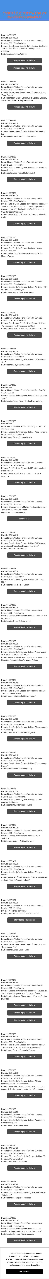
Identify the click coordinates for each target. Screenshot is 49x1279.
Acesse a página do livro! (24, 60)
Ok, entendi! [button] (24, 1272)
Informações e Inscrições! (24, 920)
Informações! (24, 519)
